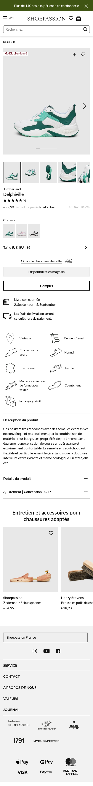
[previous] (9, 106)
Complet (46, 286)
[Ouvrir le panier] (78, 18)
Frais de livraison (45, 207)
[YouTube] (46, 651)
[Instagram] (35, 651)
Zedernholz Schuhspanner (22, 602)
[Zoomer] (74, 54)
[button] (46, 200)
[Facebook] (58, 651)
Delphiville (9, 41)
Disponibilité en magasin (46, 272)
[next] (83, 106)
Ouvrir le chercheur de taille (41, 261)
